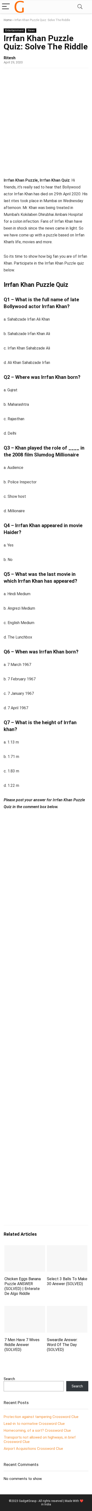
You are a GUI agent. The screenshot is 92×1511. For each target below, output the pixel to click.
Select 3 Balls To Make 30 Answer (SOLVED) (67, 1281)
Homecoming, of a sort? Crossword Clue (37, 1430)
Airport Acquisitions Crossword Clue (33, 1448)
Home (8, 20)
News (31, 30)
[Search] (80, 6)
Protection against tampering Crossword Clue (41, 1417)
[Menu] (6, 6)
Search (9, 1379)
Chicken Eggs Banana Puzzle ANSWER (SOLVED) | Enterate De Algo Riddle (22, 1286)
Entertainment (14, 30)
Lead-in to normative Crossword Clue (34, 1423)
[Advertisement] (46, 121)
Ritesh (9, 58)
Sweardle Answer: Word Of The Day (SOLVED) (62, 1344)
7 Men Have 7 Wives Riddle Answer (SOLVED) (21, 1344)
